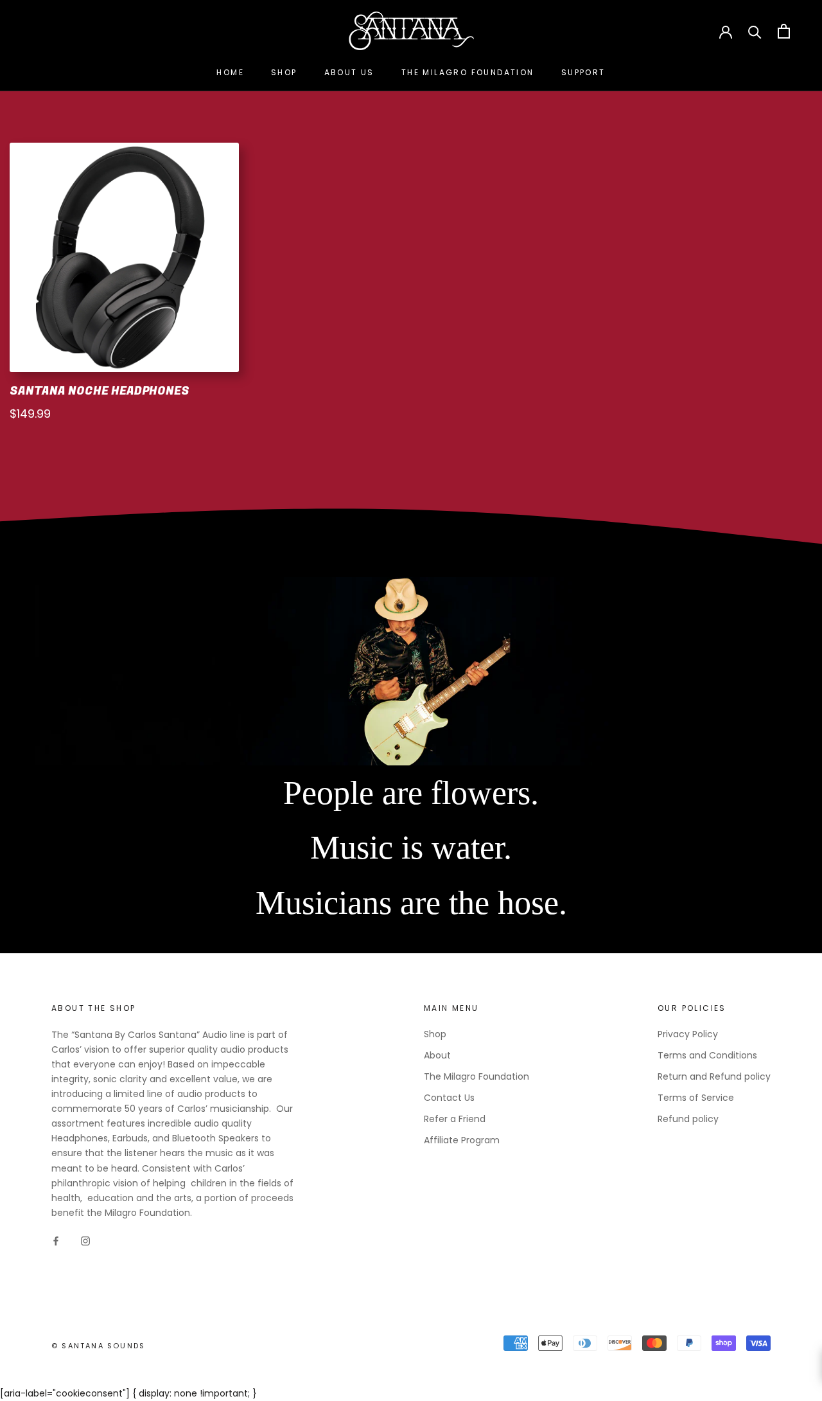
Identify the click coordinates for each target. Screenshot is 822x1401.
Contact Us (449, 1097)
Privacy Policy (688, 1034)
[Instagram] (85, 1240)
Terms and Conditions (707, 1055)
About (437, 1055)
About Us (349, 72)
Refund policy (688, 1118)
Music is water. (411, 847)
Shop (284, 72)
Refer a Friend (454, 1118)
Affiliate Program (462, 1140)
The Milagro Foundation (467, 72)
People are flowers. (411, 792)
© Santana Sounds (98, 1346)
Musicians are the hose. (411, 902)
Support (583, 72)
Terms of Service (696, 1097)
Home (230, 72)
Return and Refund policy (714, 1076)
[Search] (755, 31)
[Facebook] (55, 1240)
